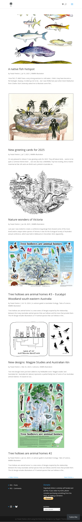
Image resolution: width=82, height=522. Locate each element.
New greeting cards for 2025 (26, 150)
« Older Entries (13, 477)
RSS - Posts (14, 485)
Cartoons (35, 367)
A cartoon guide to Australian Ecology (45, 303)
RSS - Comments (15, 488)
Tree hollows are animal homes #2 (30, 453)
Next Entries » (69, 477)
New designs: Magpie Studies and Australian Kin (38, 362)
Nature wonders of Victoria (25, 219)
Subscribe (73, 517)
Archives (46, 507)
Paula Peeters (15, 73)
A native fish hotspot (21, 69)
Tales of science (64, 303)
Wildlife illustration (37, 73)
